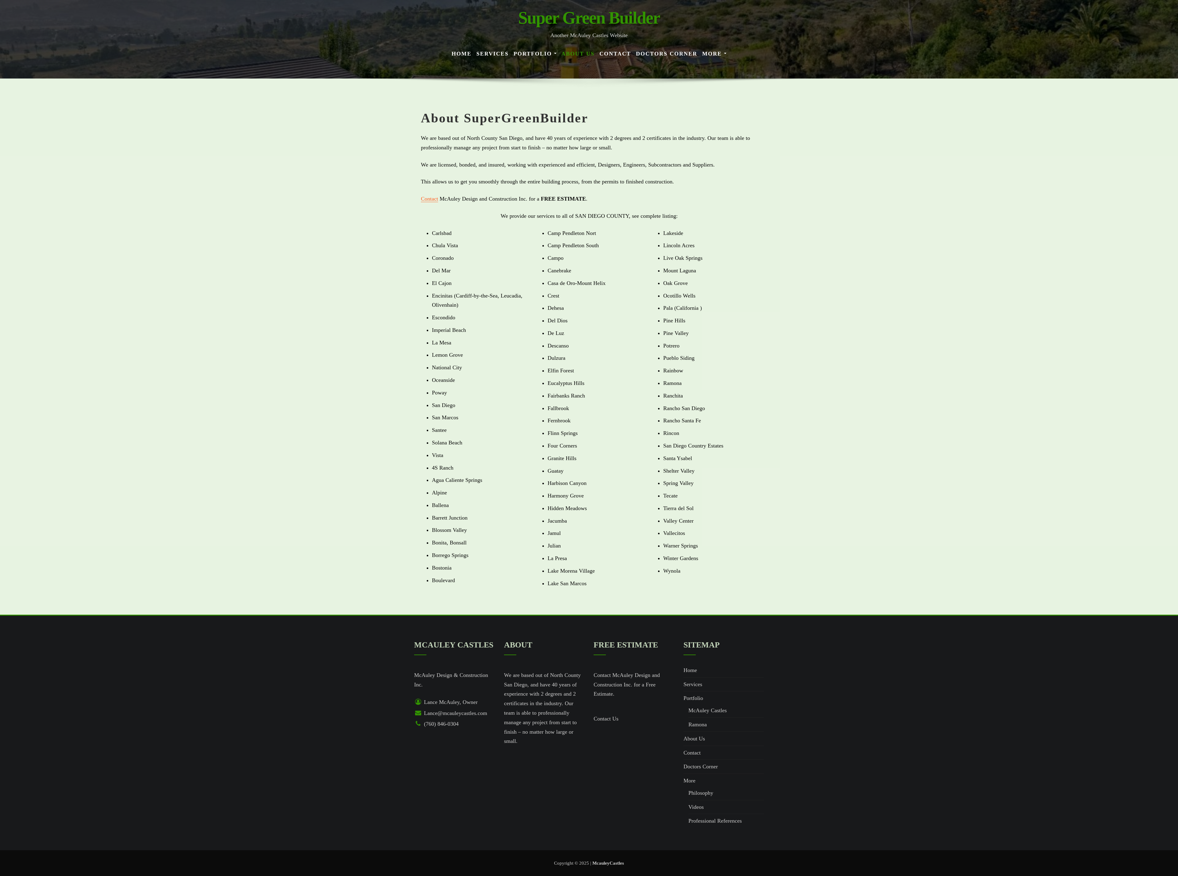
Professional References (715, 821)
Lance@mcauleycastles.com (455, 713)
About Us (578, 54)
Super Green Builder (589, 17)
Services (492, 54)
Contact (615, 54)
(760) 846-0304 (441, 724)
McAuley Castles (707, 710)
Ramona (697, 724)
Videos (696, 807)
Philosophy (700, 793)
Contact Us (606, 719)
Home (462, 54)
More (713, 54)
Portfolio (534, 54)
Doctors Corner (666, 54)
